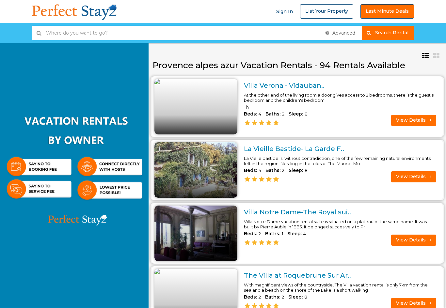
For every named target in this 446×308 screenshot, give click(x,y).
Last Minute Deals (387, 11)
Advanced (343, 33)
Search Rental (394, 33)
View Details (411, 120)
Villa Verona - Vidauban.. (284, 85)
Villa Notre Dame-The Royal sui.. (297, 212)
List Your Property (326, 11)
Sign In (284, 11)
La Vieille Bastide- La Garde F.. (294, 149)
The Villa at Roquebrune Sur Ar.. (297, 275)
